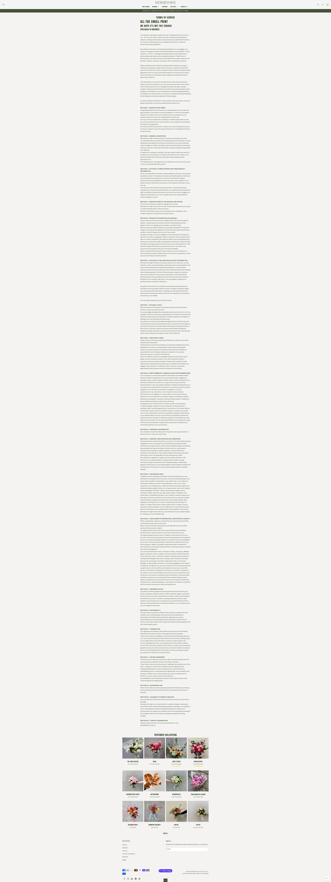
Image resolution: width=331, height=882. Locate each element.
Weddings (154, 7)
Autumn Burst (133, 825)
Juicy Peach (176, 761)
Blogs (124, 860)
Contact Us (184, 7)
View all (165, 833)
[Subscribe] (207, 849)
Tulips (198, 825)
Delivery (125, 847)
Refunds (125, 857)
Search (124, 844)
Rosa (154, 761)
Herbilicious (198, 761)
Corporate (165, 7)
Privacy (124, 851)
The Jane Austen (132, 761)
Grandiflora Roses (132, 794)
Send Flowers (146, 7)
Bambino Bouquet (155, 825)
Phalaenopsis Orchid (198, 794)
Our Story (173, 7)
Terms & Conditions (128, 854)
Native (176, 825)
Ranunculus (176, 794)
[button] (3, 5)
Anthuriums (154, 794)
